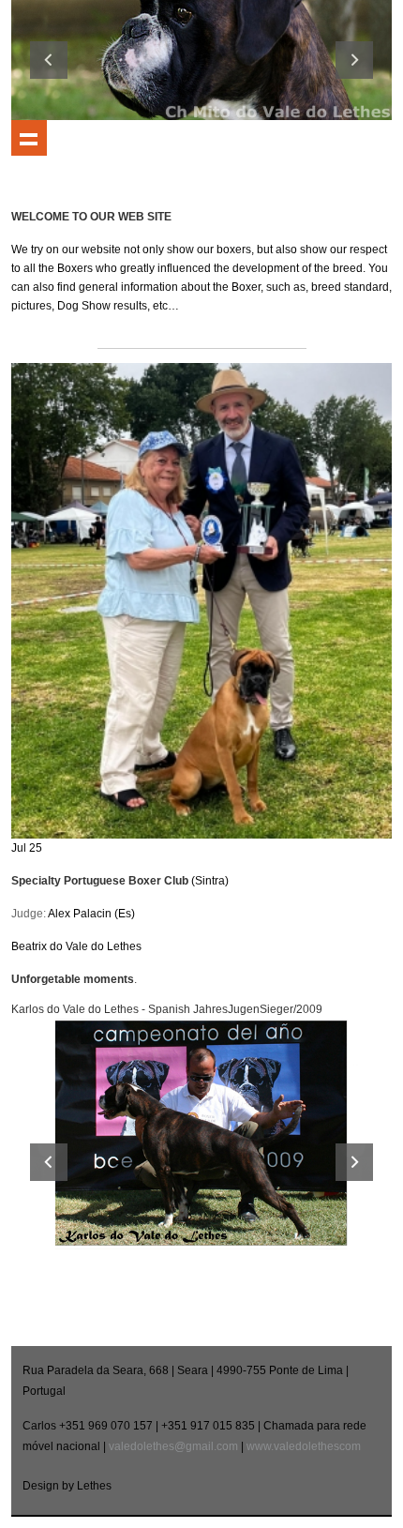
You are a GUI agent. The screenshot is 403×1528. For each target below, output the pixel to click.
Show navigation (29, 138)
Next (354, 60)
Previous (48, 60)
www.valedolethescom (303, 1446)
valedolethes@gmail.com (173, 1446)
